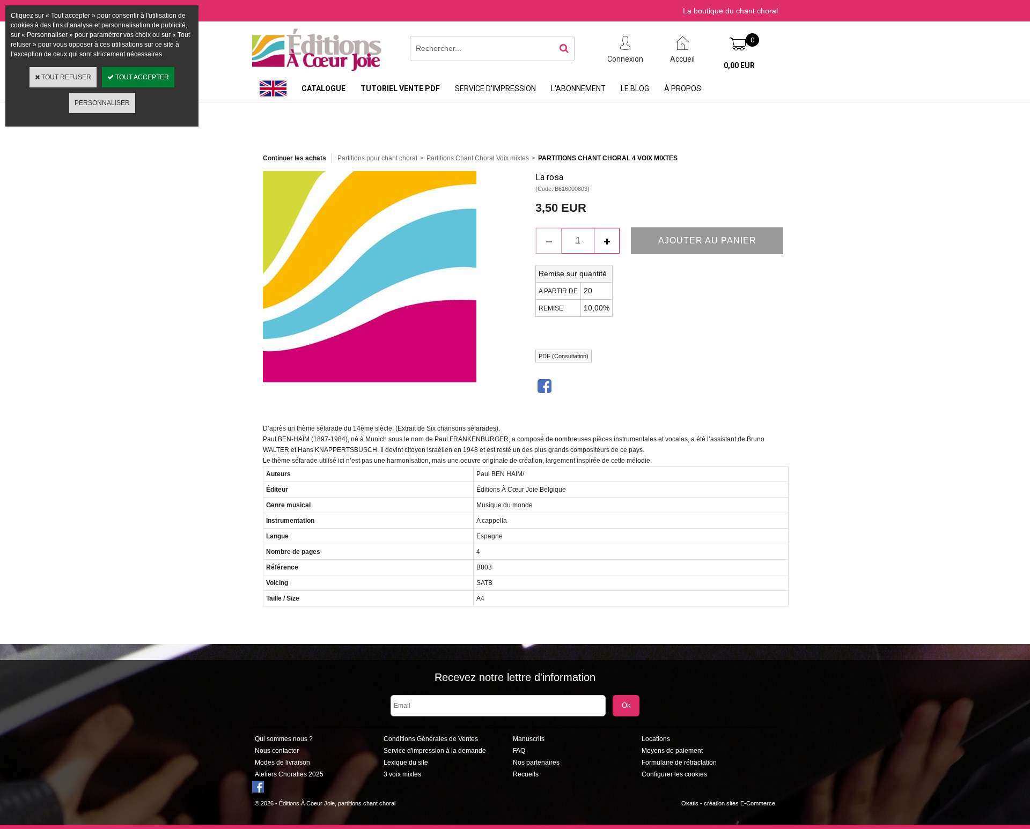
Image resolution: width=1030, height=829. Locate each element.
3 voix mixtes (402, 774)
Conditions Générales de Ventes (431, 739)
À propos (682, 88)
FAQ (519, 750)
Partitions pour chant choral (377, 158)
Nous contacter (277, 750)
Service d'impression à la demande (435, 750)
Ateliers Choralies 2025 (289, 774)
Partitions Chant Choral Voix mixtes (477, 158)
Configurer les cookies (674, 774)
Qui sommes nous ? (284, 739)
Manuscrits (529, 739)
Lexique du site (406, 762)
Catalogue (323, 88)
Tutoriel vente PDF (400, 88)
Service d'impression (495, 88)
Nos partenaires (536, 762)
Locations (656, 739)
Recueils (526, 774)
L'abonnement (578, 88)
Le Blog (635, 88)
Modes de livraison (282, 762)
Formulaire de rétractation (679, 762)
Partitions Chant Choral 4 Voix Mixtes (608, 158)
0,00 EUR (739, 65)
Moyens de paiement (672, 750)
